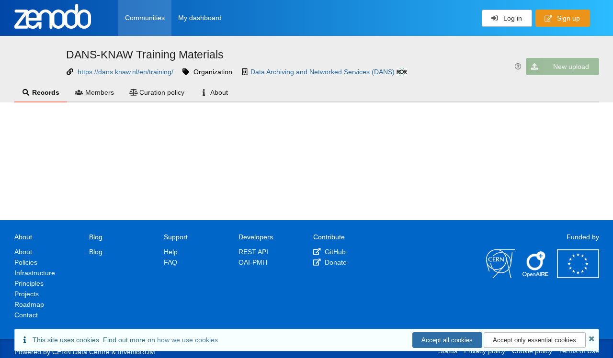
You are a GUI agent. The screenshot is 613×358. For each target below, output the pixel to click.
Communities (145, 18)
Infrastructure (34, 273)
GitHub (334, 252)
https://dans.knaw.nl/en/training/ (125, 72)
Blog (95, 252)
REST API (253, 252)
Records (45, 92)
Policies (25, 262)
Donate (335, 262)
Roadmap (29, 304)
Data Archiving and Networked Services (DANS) (322, 72)
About (219, 92)
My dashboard (200, 18)
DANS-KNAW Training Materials (145, 54)
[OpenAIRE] (536, 276)
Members (99, 92)
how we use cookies (187, 340)
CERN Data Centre (81, 352)
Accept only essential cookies (534, 340)
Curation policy (161, 92)
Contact (26, 315)
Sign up (567, 18)
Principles (29, 283)
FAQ (170, 262)
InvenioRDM (136, 352)
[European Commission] (578, 276)
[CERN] (500, 276)
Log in (511, 18)
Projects (26, 294)
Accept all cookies (447, 340)
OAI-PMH (252, 262)
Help (171, 252)
